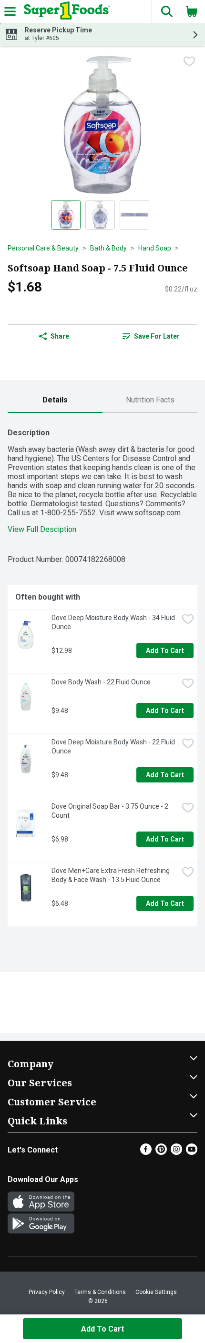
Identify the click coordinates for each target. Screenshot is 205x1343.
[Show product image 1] (66, 215)
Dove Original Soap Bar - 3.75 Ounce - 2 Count (110, 810)
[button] (166, 11)
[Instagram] (176, 1152)
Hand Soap (154, 248)
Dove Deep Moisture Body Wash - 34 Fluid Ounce (113, 622)
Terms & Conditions (100, 1292)
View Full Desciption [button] (42, 529)
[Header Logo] (65, 11)
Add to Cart (165, 650)
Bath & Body (108, 248)
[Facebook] (146, 1152)
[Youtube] (191, 1152)
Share (60, 336)
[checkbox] (189, 61)
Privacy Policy (47, 1292)
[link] (150, 336)
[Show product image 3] (134, 215)
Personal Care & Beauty (43, 248)
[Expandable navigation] (10, 11)
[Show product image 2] (100, 215)
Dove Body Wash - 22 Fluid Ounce (101, 682)
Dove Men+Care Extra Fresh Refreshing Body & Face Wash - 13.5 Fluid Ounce (111, 875)
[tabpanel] (102, 673)
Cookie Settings (156, 1292)
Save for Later (157, 336)
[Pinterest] (161, 1152)
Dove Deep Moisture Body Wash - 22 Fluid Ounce (113, 746)
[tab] (55, 400)
